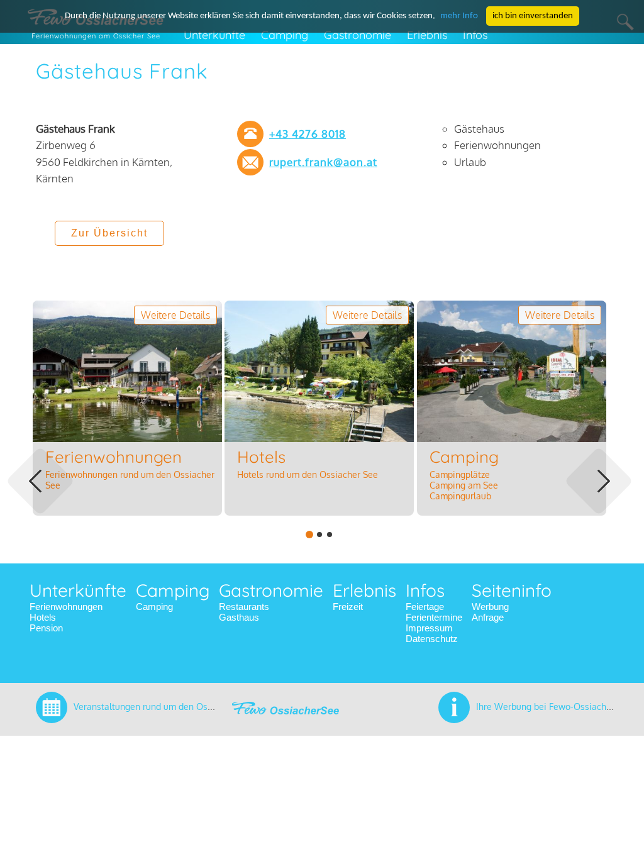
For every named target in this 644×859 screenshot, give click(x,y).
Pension (46, 628)
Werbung (490, 606)
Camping (154, 606)
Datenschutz (432, 638)
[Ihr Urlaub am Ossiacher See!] (285, 716)
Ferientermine (434, 617)
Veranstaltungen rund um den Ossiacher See (164, 706)
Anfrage (488, 617)
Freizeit (348, 606)
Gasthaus (239, 617)
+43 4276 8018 (307, 133)
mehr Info (459, 16)
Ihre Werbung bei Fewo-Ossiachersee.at (557, 706)
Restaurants (244, 606)
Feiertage (425, 606)
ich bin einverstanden (532, 16)
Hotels (43, 617)
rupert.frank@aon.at (323, 162)
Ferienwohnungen (66, 606)
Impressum (429, 628)
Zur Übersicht (109, 233)
